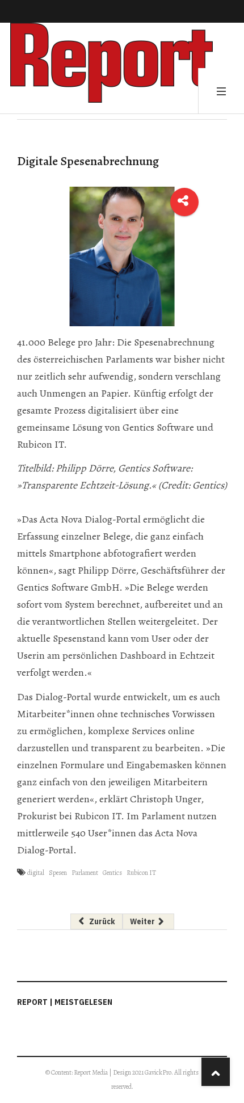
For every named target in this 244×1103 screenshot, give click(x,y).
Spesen (58, 873)
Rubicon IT (141, 873)
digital (35, 873)
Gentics (112, 873)
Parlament (84, 873)
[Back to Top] (215, 1072)
